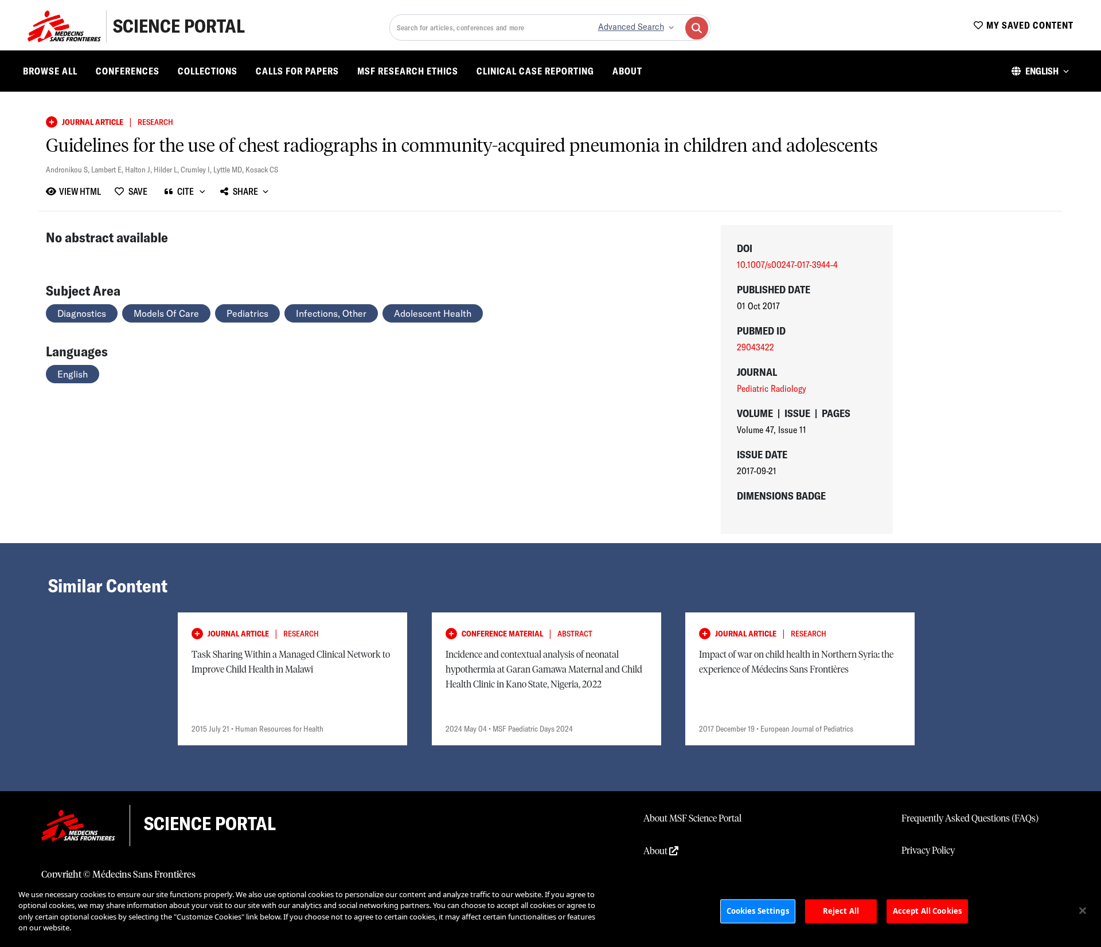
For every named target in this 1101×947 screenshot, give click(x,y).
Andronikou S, (68, 169)
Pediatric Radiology (771, 388)
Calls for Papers (297, 71)
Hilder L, (167, 169)
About (627, 71)
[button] (1040, 71)
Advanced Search (631, 27)
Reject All (841, 911)
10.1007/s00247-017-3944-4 (787, 264)
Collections (207, 71)
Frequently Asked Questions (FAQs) (969, 818)
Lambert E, (108, 169)
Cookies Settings (758, 911)
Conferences (127, 71)
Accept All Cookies (927, 911)
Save (137, 191)
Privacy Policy (928, 850)
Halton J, (139, 169)
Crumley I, (197, 169)
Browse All (50, 71)
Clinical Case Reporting (535, 71)
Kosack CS (261, 169)
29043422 (755, 347)
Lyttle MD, (229, 169)
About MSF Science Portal (692, 818)
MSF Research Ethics (407, 71)
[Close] (1082, 911)
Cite (185, 191)
